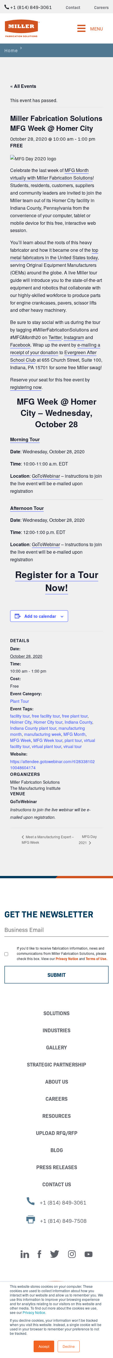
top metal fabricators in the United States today (54, 254)
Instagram (74, 337)
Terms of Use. (96, 958)
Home (11, 50)
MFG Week (20, 740)
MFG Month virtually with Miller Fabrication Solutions (51, 174)
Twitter (54, 337)
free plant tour (75, 716)
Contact (73, 7)
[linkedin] (25, 1254)
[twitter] (54, 1254)
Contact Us (56, 1184)
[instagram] (72, 1254)
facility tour (20, 716)
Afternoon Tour (27, 508)
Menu (96, 28)
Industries (56, 1030)
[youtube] (88, 1254)
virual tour (72, 746)
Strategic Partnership (56, 1064)
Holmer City (20, 722)
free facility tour (46, 716)
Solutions (56, 1013)
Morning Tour (25, 439)
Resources (56, 1115)
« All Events (23, 86)
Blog (56, 1150)
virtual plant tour (46, 746)
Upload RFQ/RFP (56, 1132)
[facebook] (39, 1254)
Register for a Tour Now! (56, 581)
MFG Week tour (47, 740)
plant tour (73, 740)
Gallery (56, 1047)
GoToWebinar (46, 475)
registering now (25, 387)
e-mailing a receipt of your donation (55, 348)
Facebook (20, 344)
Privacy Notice (34, 1312)
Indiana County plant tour (33, 728)
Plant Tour (19, 701)
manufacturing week (42, 734)
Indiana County (78, 722)
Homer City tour (48, 722)
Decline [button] (69, 1346)
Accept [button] (44, 1346)
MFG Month (74, 734)
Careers (101, 7)
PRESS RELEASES (56, 1167)
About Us (56, 1081)
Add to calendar (40, 616)
